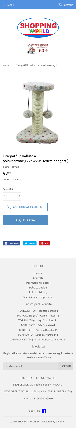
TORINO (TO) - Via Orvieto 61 (38, 325)
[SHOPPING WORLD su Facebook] (44, 411)
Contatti (38, 277)
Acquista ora (25, 220)
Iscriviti (66, 366)
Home (6, 65)
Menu (10, 4)
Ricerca (38, 273)
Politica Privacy (38, 292)
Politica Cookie (38, 287)
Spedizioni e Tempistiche (38, 297)
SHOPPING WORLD (28, 421)
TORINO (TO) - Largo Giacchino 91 (38, 320)
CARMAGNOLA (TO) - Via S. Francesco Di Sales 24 (38, 339)
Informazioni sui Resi (38, 282)
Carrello (68, 4)
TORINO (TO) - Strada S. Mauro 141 (38, 334)
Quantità (8, 189)
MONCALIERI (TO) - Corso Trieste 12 (38, 315)
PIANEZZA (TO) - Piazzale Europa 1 (38, 310)
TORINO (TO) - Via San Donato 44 (38, 330)
